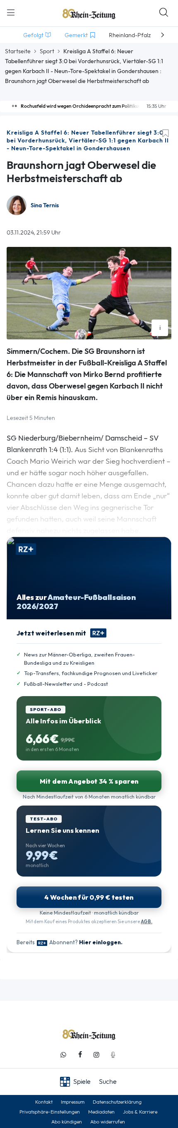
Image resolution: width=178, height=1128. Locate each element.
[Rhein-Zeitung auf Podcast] (113, 1054)
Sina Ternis (45, 205)
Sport (47, 51)
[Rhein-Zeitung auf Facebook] (80, 1054)
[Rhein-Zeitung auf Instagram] (96, 1054)
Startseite (18, 51)
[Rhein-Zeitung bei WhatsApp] (63, 1054)
